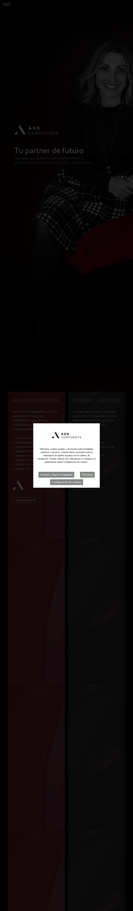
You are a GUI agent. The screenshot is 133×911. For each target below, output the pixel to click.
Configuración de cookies (66, 482)
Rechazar (87, 474)
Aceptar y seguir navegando (56, 474)
